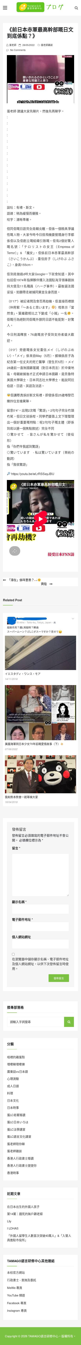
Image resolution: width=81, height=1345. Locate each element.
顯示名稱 (19, 902)
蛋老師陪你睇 (16, 1144)
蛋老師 (12, 45)
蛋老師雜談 (47, 45)
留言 (16, 848)
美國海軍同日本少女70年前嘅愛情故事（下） (32, 744)
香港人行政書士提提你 (22, 1165)
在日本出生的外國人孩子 (23, 1206)
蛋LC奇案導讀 (16, 1115)
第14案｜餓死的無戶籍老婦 (25, 1214)
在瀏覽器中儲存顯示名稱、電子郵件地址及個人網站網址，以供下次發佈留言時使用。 (40, 964)
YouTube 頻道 (16, 1295)
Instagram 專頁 (17, 1310)
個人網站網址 (21, 937)
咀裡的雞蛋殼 (16, 1057)
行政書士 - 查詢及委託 (21, 1280)
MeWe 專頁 (14, 1288)
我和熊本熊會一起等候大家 (21, 797)
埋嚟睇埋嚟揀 (16, 1064)
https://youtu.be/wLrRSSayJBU (32, 473)
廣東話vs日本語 (17, 1071)
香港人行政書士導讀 (20, 1158)
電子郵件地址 (22, 919)
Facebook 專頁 (16, 1303)
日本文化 (13, 1100)
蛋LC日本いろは (17, 1122)
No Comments (18, 50)
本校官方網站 (16, 1272)
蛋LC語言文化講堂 (19, 1136)
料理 (10, 1093)
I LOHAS (12, 1228)
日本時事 (13, 1107)
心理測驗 (13, 1078)
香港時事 (13, 1173)
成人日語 (13, 1086)
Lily (9, 1221)
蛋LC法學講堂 (16, 1129)
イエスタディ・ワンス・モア (22, 674)
